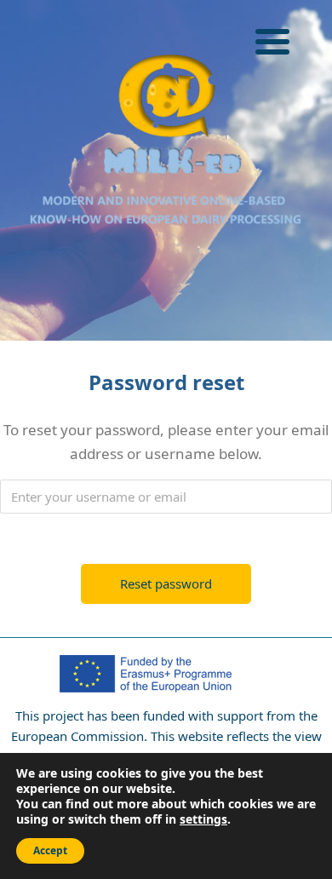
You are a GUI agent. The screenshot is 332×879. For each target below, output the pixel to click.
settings (203, 819)
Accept (50, 850)
